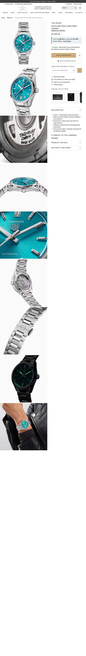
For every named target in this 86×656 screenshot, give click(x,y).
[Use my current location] (74, 70)
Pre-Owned (69, 12)
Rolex (13, 12)
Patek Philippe (23, 12)
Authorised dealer (59, 76)
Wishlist (69, 4)
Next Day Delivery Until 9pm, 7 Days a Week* (43, 1)
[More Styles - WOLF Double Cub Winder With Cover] (57, 97)
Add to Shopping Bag (63, 55)
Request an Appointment (24, 4)
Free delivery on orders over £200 (64, 79)
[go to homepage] (43, 8)
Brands (5, 12)
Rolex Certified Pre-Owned (39, 12)
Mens (54, 12)
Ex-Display (79, 12)
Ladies (60, 12)
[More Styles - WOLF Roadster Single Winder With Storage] (71, 97)
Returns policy (58, 84)
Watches (9, 17)
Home (3, 17)
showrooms (9, 4)
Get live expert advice (68, 61)
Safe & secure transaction (62, 82)
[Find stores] (79, 70)
